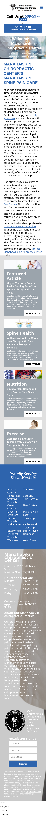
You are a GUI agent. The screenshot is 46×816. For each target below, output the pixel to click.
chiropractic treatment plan (20, 226)
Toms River (13, 495)
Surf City (28, 495)
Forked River (14, 524)
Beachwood (14, 530)
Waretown (13, 540)
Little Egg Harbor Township (13, 518)
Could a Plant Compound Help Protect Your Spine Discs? (21, 392)
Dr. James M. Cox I (33, 791)
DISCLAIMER (15, 787)
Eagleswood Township (30, 526)
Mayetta (12, 511)
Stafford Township (13, 500)
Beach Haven (30, 530)
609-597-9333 (29, 18)
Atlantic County (11, 491)
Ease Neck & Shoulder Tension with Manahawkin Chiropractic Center (22, 441)
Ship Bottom (30, 499)
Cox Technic (10, 204)
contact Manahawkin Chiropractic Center (23, 250)
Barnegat (28, 534)
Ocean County (11, 507)
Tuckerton (29, 489)
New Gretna (30, 505)
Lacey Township (29, 516)
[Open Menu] (42, 7)
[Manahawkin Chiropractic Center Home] (23, 7)
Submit (23, 763)
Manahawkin (30, 511)
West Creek (29, 540)
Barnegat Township (13, 535)
